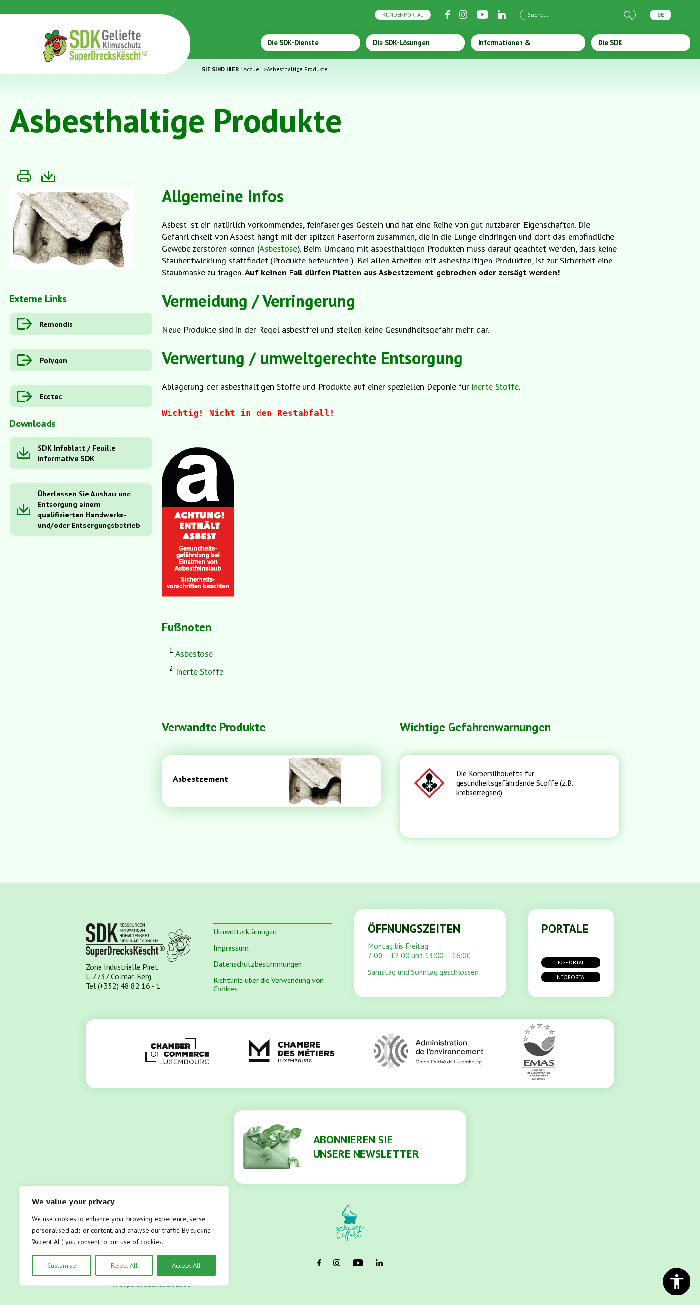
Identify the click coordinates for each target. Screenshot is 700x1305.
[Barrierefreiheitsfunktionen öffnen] (676, 1281)
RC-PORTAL (571, 962)
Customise (61, 1265)
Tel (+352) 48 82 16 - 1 (123, 986)
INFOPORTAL (571, 977)
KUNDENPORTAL (402, 14)
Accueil (252, 68)
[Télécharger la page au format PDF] (48, 176)
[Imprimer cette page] (24, 176)
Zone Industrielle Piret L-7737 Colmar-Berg (122, 971)
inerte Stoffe (495, 386)
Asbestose (278, 248)
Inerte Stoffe (199, 671)
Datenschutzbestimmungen (257, 964)
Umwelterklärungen (245, 931)
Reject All (124, 1265)
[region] (124, 1236)
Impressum (231, 947)
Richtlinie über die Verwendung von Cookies (268, 984)
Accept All (186, 1265)
